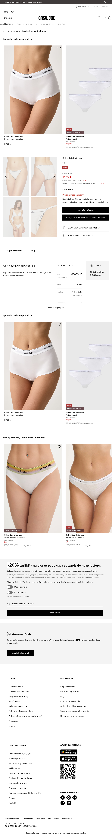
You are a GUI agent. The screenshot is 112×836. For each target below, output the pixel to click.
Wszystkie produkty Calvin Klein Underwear (85, 217)
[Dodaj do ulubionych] (59, 48)
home (7, 23)
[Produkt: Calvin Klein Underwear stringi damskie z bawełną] (33, 488)
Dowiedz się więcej (20, 653)
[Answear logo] (47, 18)
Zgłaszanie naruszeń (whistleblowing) (18, 719)
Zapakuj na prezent (79, 728)
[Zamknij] (105, 2)
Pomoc (74, 740)
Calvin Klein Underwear (72, 158)
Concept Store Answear (81, 710)
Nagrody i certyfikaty (18, 696)
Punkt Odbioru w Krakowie (78, 716)
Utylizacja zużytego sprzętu (48, 721)
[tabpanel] (56, 282)
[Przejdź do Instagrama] (17, 811)
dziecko (8, 17)
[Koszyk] (109, 17)
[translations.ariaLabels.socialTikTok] (11, 817)
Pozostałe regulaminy (49, 691)
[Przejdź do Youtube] (23, 811)
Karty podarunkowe (79, 723)
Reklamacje (76, 705)
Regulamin (28, 833)
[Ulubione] (104, 17)
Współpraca (14, 701)
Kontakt (74, 745)
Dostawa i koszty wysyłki (78, 687)
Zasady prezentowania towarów (50, 714)
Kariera (12, 730)
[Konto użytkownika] (99, 17)
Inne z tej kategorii (86, 210)
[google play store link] (17, 766)
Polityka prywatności (13, 833)
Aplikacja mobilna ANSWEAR (48, 707)
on (12, 11)
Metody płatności (78, 693)
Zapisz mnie (55, 612)
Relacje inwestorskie (18, 706)
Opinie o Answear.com (19, 691)
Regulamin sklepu (47, 686)
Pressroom (13, 725)
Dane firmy (40, 833)
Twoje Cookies (53, 833)
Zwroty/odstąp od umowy (79, 699)
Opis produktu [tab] (15, 250)
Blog (42, 696)
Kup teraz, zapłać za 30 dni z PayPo (81, 733)
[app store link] (17, 772)
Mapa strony (67, 833)
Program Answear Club (50, 701)
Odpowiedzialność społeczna (17, 712)
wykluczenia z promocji (89, 577)
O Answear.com (16, 686)
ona (6, 11)
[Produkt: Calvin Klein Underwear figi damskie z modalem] (33, 89)
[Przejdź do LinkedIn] (17, 817)
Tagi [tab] (33, 250)
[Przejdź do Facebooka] (11, 811)
